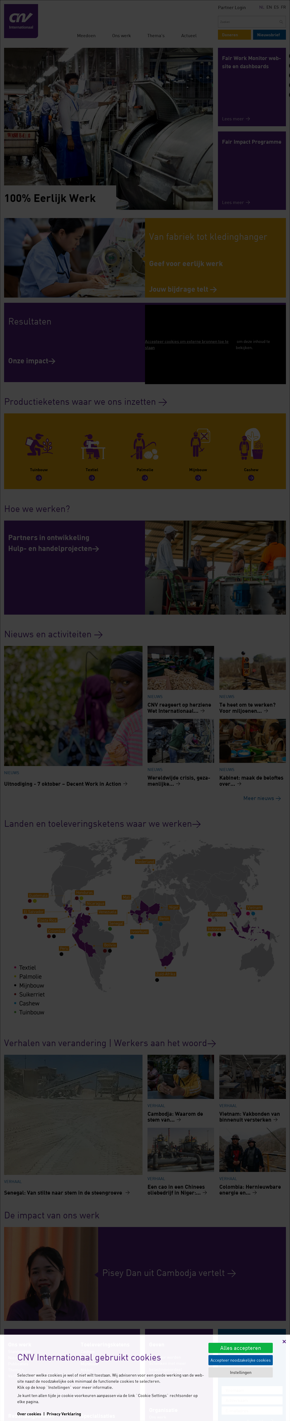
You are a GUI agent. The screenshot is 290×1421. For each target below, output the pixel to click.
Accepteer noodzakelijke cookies (240, 1360)
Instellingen (240, 1372)
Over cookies (29, 1413)
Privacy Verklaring (64, 1413)
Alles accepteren (240, 1347)
